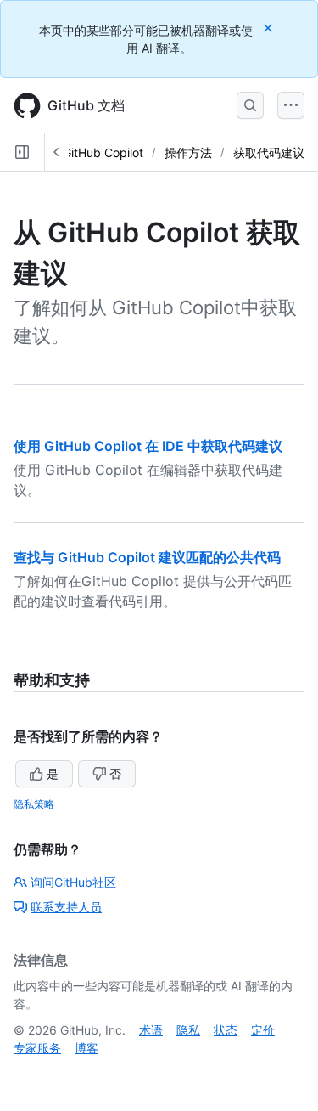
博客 (86, 1048)
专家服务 (37, 1048)
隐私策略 (34, 804)
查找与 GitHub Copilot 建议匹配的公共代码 (147, 557)
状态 (225, 1030)
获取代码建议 (268, 152)
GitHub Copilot (103, 152)
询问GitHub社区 (73, 882)
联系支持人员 (66, 907)
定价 (263, 1030)
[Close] (269, 27)
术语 (151, 1030)
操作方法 (188, 152)
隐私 (188, 1030)
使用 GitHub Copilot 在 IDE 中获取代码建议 (148, 445)
